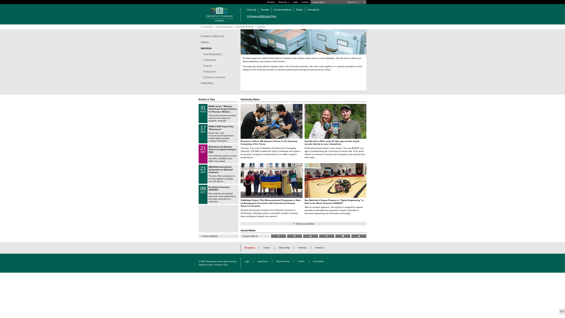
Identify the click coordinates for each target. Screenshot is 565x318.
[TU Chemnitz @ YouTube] (358, 236)
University (302, 248)
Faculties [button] (265, 9)
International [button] (313, 9)
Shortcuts (283, 2)
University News (250, 99)
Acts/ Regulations (212, 54)
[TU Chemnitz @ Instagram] (294, 236)
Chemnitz (319, 248)
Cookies (301, 261)
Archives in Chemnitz (214, 77)
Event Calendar (210, 236)
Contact (305, 2)
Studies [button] (299, 9)
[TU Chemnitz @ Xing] (326, 236)
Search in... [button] (352, 2)
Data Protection (283, 261)
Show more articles (305, 224)
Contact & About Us (212, 36)
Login (295, 2)
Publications (209, 71)
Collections (207, 83)
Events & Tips (207, 99)
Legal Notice (262, 261)
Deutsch (271, 2)
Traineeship (209, 60)
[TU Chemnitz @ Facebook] (278, 236)
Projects (207, 65)
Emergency (250, 248)
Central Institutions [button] (282, 9)
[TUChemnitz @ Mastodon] (342, 236)
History (205, 42)
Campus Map (284, 248)
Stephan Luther (206, 265)
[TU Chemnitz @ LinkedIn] (310, 236)
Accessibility (318, 261)
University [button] (251, 9)
